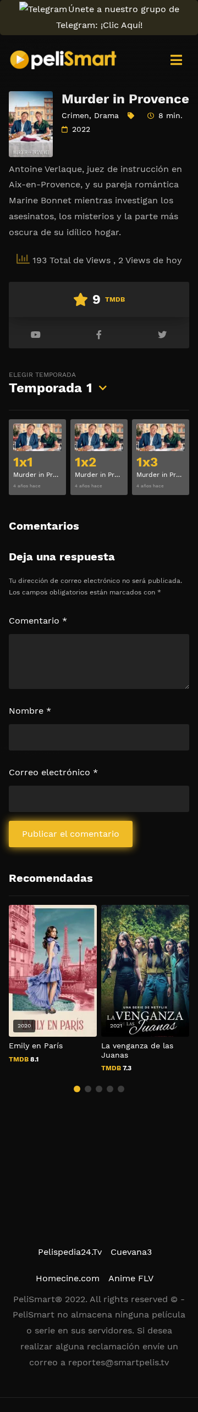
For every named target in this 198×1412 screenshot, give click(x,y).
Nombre (30, 710)
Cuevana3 (131, 1252)
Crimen (75, 115)
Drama (106, 115)
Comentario (38, 620)
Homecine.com (68, 1278)
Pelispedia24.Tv (70, 1252)
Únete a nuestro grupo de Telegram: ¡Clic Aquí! (117, 17)
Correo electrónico (53, 772)
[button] (77, 1089)
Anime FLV (130, 1278)
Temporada (50, 383)
